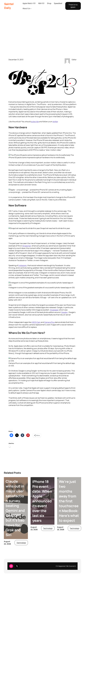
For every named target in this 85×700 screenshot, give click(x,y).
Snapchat (27, 246)
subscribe (35, 121)
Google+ (64, 312)
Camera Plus (49, 322)
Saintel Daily (9, 6)
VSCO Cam (36, 322)
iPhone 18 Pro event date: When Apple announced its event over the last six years (42, 501)
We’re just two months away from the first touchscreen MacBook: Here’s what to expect (69, 501)
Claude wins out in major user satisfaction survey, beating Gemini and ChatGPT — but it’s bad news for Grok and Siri (15, 508)
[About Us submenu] (30, 8)
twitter (55, 121)
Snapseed (54, 310)
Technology (21, 542)
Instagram (22, 265)
